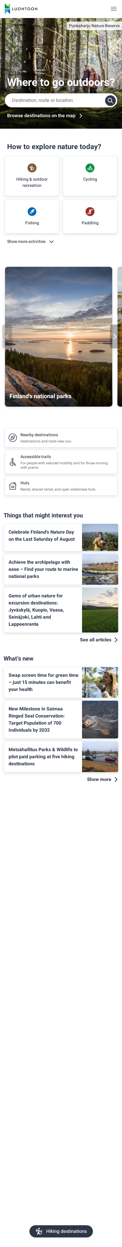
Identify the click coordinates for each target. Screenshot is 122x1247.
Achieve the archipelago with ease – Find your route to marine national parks (43, 569)
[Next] (115, 336)
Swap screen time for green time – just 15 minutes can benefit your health (43, 682)
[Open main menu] (114, 9)
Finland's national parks (40, 396)
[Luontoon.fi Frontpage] (21, 9)
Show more (99, 779)
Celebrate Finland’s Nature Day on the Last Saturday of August (42, 536)
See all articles (95, 639)
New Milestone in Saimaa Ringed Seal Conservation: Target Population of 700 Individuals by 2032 (37, 719)
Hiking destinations (66, 1231)
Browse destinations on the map (41, 115)
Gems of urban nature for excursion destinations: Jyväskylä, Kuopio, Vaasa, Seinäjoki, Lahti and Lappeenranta (36, 610)
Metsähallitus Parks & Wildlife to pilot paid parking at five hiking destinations (43, 756)
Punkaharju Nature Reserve (94, 26)
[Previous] (7, 336)
